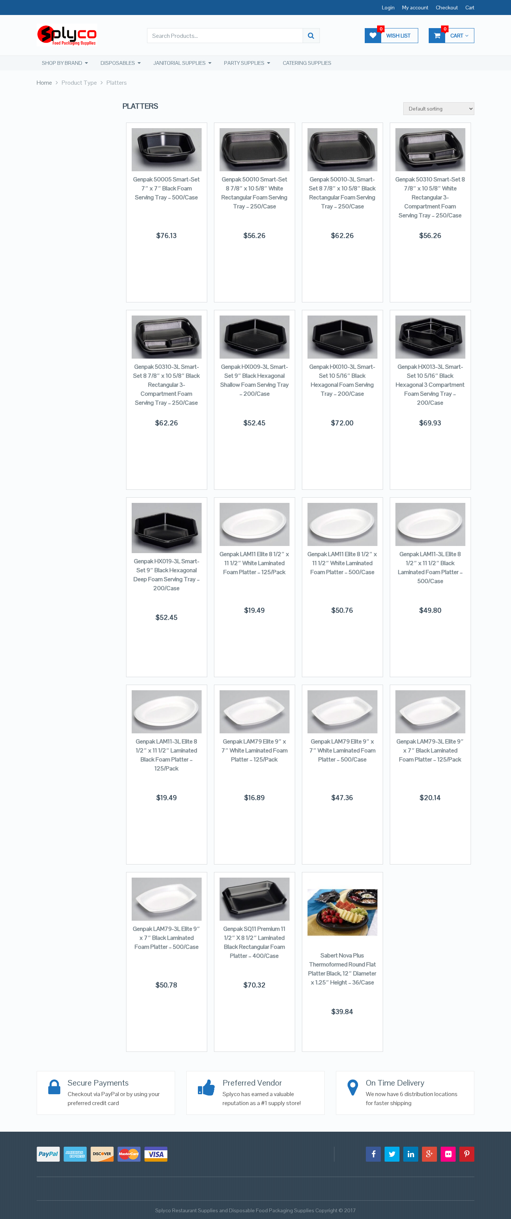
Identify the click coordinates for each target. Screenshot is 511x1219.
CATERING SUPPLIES (307, 63)
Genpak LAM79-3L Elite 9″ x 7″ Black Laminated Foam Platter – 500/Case (166, 938)
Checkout (447, 7)
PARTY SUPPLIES (244, 63)
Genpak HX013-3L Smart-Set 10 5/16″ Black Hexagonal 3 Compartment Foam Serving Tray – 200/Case (430, 385)
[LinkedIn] (410, 1154)
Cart (469, 7)
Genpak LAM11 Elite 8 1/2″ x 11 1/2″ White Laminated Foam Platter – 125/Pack (254, 563)
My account (415, 7)
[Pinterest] (466, 1154)
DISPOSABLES (118, 63)
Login (388, 7)
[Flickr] (448, 1154)
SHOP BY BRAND (62, 63)
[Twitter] (392, 1154)
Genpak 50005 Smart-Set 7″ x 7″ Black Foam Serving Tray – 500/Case (166, 188)
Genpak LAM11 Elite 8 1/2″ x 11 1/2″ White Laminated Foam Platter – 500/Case (342, 563)
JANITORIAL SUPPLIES (179, 63)
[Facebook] (373, 1154)
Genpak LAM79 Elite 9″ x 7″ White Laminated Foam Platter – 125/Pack (254, 750)
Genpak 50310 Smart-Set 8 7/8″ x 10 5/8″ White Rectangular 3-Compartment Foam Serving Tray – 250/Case (430, 197)
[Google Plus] (429, 1154)
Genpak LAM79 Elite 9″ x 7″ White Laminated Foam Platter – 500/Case (342, 750)
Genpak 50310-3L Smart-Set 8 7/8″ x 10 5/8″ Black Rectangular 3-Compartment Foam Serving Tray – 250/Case (166, 385)
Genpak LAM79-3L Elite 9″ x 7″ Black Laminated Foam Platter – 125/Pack (430, 750)
